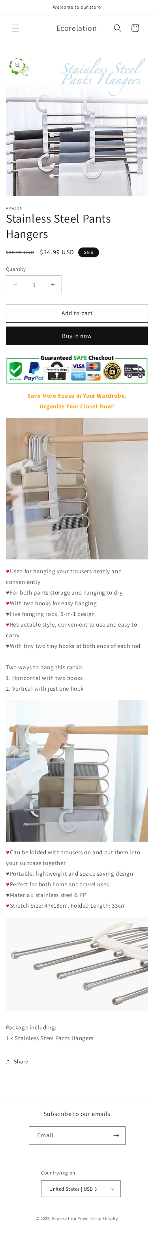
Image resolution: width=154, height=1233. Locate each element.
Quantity (16, 269)
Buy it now (77, 336)
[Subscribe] (116, 1135)
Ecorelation (64, 1218)
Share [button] (21, 1061)
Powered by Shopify (97, 1218)
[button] (15, 28)
